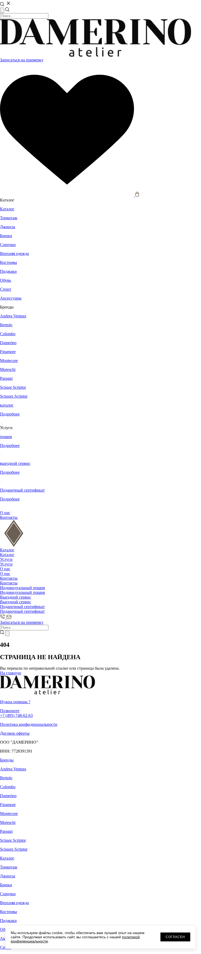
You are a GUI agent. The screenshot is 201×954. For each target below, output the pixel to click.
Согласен (175, 937)
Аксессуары (10, 298)
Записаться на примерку (21, 60)
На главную (10, 673)
